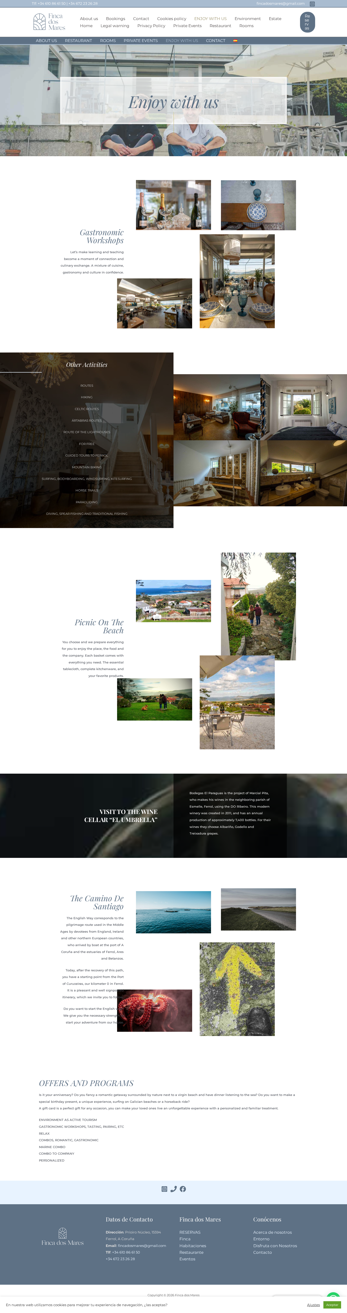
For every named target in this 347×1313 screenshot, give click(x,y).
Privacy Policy (151, 25)
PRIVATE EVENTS (141, 40)
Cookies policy (171, 18)
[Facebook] (183, 1189)
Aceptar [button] (332, 1305)
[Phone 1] (173, 1189)
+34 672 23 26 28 (83, 3)
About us (89, 18)
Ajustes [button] (313, 1305)
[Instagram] (312, 4)
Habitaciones (192, 1245)
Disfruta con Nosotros (275, 1245)
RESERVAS (189, 1232)
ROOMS (108, 40)
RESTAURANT (78, 40)
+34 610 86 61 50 (52, 3)
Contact (141, 18)
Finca (184, 1239)
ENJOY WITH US (210, 18)
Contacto (262, 1252)
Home (86, 25)
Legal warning (115, 25)
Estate (275, 18)
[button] (307, 22)
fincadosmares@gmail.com (281, 3)
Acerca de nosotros (272, 1232)
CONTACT (215, 40)
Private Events (187, 25)
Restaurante (191, 1252)
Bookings (115, 18)
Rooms (246, 25)
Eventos (187, 1259)
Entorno (261, 1239)
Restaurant (220, 25)
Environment (248, 18)
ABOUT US (46, 40)
